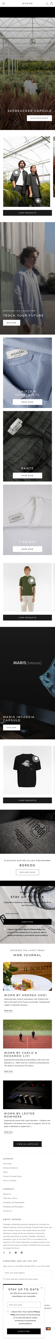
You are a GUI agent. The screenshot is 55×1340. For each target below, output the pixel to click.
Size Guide (7, 1163)
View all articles (27, 1144)
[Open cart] (52, 3)
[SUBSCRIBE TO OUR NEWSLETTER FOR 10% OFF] (27, 883)
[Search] (47, 3)
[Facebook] (4, 1252)
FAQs (5, 1172)
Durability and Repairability (13, 1202)
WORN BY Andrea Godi (25, 995)
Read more (8, 1010)
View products (27, 213)
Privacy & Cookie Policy (12, 1176)
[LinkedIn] (22, 1252)
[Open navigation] (3, 3)
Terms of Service (9, 1180)
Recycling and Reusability (13, 1207)
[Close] (42, 1288)
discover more (39, 118)
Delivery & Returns (10, 1168)
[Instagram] (10, 1252)
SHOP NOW (27, 402)
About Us (7, 1194)
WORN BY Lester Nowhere (19, 1115)
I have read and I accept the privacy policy (21, 1279)
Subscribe (24, 1331)
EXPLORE (11, 323)
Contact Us (7, 1211)
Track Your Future (10, 1198)
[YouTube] (16, 1252)
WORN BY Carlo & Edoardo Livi (20, 1054)
